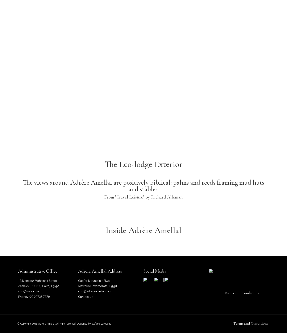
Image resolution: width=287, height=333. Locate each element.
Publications (180, 17)
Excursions (127, 17)
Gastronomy (153, 17)
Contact (221, 17)
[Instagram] (27, 9)
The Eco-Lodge (83, 17)
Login (263, 9)
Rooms (107, 17)
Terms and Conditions (241, 293)
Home (61, 17)
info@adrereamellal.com (94, 291)
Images (203, 17)
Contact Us (85, 297)
